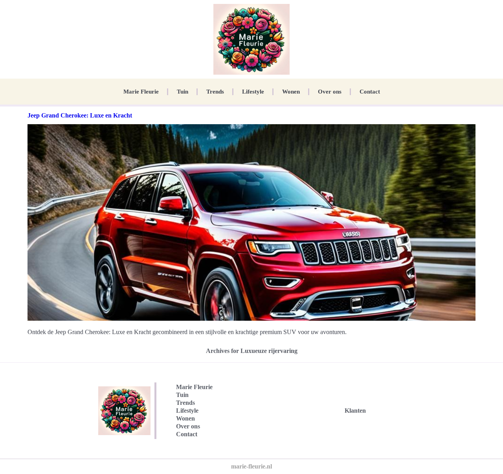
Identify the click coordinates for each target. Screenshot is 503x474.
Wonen (291, 91)
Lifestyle (253, 91)
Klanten (355, 410)
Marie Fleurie (141, 91)
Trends (215, 91)
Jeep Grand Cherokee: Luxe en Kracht (80, 115)
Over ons (329, 91)
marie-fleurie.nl (251, 466)
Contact (370, 91)
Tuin (182, 91)
